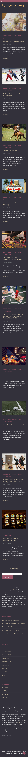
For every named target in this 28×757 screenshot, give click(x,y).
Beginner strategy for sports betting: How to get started (13, 480)
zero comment (8, 38)
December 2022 (6, 651)
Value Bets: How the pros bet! (13, 425)
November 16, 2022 (7, 474)
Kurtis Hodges (17, 35)
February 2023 (6, 648)
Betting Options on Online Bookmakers (12, 95)
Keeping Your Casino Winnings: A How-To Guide (12, 258)
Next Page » (15, 569)
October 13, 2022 (7, 533)
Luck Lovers (7, 375)
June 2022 (4, 672)
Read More (5, 58)
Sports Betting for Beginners (13, 41)
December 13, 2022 (7, 419)
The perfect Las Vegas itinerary (11, 204)
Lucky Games (7, 378)
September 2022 (6, 661)
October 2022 (6, 658)
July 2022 (4, 668)
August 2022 (5, 665)
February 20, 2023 (7, 35)
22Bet (19, 722)
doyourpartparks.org (13, 5)
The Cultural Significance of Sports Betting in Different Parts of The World (13, 316)
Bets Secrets (7, 44)
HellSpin (13, 590)
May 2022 (4, 675)
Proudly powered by (11, 751)
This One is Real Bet (10, 151)
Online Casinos (7, 208)
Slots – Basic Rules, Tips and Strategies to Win (13, 539)
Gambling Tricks (6, 691)
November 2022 (6, 655)
